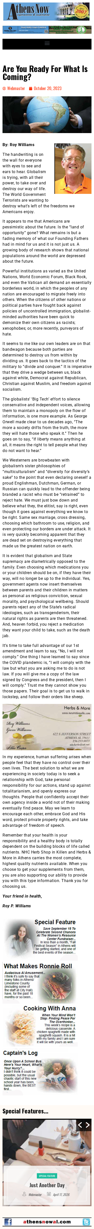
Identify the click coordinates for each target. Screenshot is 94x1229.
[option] (47, 1162)
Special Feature (47, 1168)
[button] (47, 43)
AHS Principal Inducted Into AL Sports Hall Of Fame (47, 1181)
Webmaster (35, 1194)
